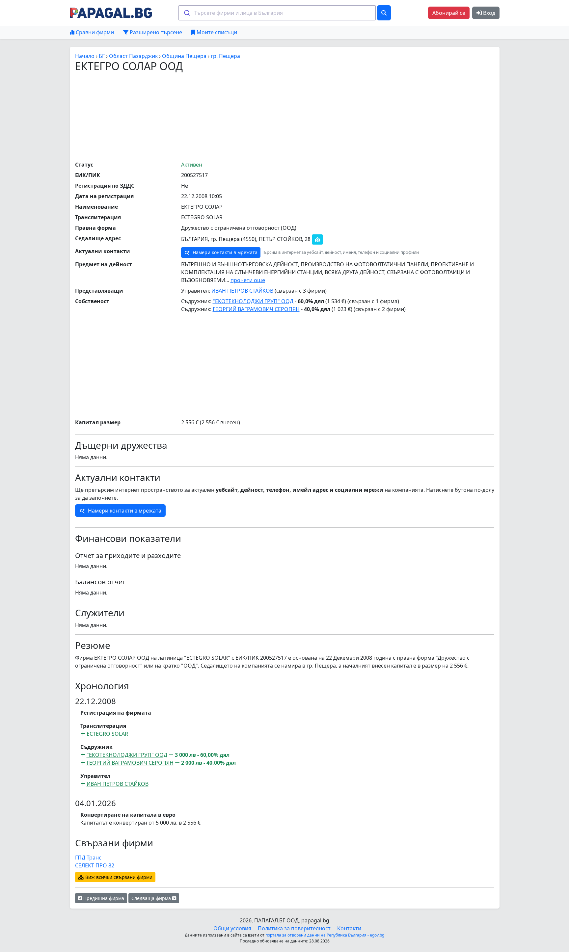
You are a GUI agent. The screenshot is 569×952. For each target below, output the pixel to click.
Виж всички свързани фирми (118, 877)
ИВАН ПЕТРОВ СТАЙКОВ (242, 290)
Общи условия (232, 928)
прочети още (247, 280)
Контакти (349, 928)
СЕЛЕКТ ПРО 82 (94, 865)
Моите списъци (216, 32)
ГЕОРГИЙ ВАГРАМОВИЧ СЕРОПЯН (256, 309)
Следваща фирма (151, 898)
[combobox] (277, 12)
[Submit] (186, 13)
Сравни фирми (94, 32)
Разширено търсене (155, 32)
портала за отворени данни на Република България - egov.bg (324, 935)
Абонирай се (448, 12)
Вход (488, 12)
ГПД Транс (88, 857)
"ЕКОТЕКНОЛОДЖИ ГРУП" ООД (253, 301)
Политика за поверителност (294, 928)
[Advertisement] (284, 116)
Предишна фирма (103, 898)
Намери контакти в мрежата (224, 252)
